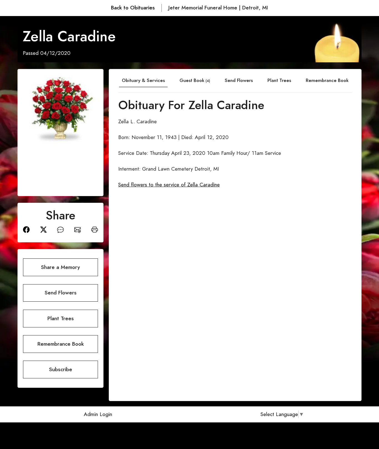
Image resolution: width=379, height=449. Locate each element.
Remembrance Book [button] (60, 344)
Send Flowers (239, 80)
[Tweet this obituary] (43, 229)
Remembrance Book (327, 80)
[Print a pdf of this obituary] (94, 229)
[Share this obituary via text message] (60, 229)
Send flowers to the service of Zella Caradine (169, 184)
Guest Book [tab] (195, 80)
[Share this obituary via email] (77, 229)
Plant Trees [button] (60, 318)
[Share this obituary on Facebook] (26, 229)
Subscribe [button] (60, 369)
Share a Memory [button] (60, 267)
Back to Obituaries (133, 7)
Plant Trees (279, 80)
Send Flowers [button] (61, 292)
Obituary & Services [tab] (143, 80)
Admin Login (98, 414)
